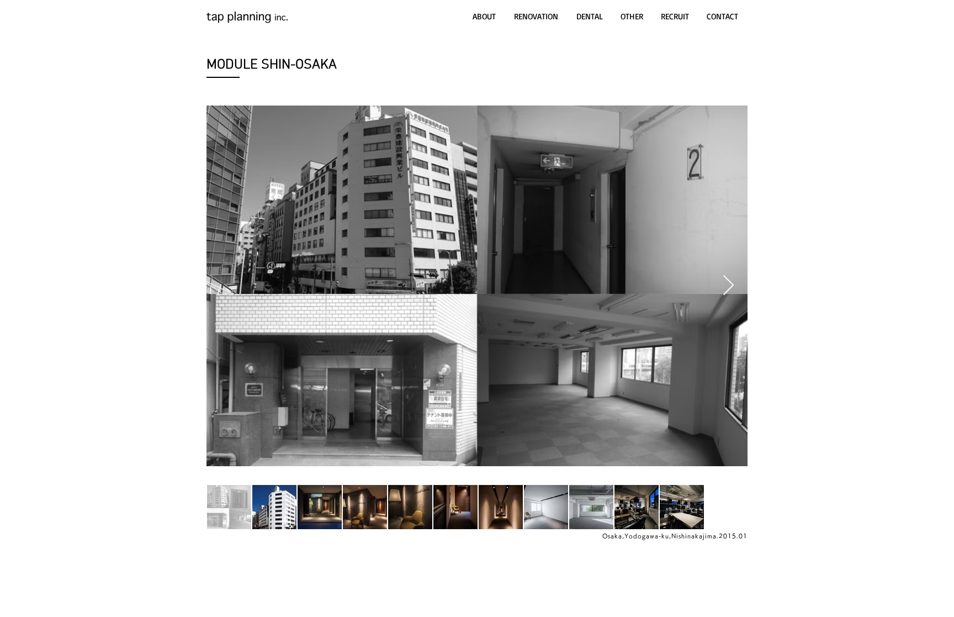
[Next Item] (728, 286)
